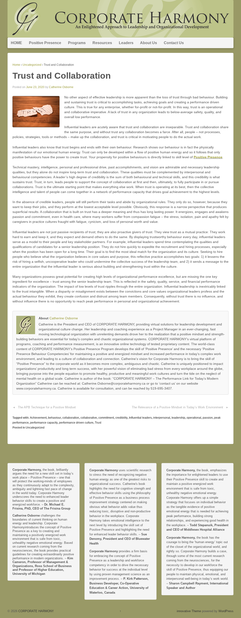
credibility (121, 417)
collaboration (70, 417)
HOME (16, 43)
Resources (102, 43)
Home (16, 64)
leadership (178, 417)
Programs (77, 43)
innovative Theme (189, 611)
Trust (98, 422)
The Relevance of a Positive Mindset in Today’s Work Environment (177, 407)
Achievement (38, 417)
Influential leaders (140, 417)
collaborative (88, 417)
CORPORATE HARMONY (35, 611)
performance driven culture (76, 422)
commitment (106, 417)
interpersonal (161, 417)
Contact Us (174, 43)
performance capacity (44, 422)
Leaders (126, 43)
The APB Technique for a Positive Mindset (47, 407)
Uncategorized (32, 64)
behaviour (54, 417)
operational (194, 417)
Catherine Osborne (61, 87)
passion (208, 417)
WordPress (225, 611)
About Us (148, 43)
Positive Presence (45, 43)
